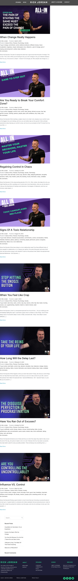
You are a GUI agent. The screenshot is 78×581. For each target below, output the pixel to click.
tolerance (23, 49)
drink (32, 303)
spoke (23, 431)
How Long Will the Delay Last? (17, 358)
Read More (3, 62)
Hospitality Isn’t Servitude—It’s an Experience (13, 528)
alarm (5, 303)
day (21, 174)
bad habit (13, 174)
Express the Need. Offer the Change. (12, 533)
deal (26, 111)
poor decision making (30, 368)
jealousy (17, 239)
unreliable (43, 176)
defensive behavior (25, 45)
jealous (12, 239)
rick (43, 494)
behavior (9, 237)
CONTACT (67, 2)
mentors (22, 494)
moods (29, 176)
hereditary (38, 492)
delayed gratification (36, 174)
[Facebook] (64, 578)
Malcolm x (29, 47)
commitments (28, 237)
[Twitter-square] (70, 578)
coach (9, 492)
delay (29, 174)
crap (22, 303)
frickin (27, 492)
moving (40, 429)
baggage (10, 111)
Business (7, 490)
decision (25, 174)
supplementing (10, 305)
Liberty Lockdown (55, 565)
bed (9, 303)
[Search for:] (14, 517)
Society (26, 43)
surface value (16, 49)
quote (20, 431)
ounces (2, 305)
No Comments (3, 51)
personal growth (8, 49)
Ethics (10, 43)
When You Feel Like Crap (14, 295)
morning (45, 303)
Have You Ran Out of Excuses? (18, 421)
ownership (22, 239)
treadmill (17, 305)
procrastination (14, 431)
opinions (16, 113)
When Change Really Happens (17, 37)
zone (42, 113)
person (38, 239)
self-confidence (30, 113)
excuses (38, 111)
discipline (44, 174)
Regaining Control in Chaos (16, 166)
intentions (7, 239)
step (31, 431)
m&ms (12, 368)
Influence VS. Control (12, 484)
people (20, 113)
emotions (2, 176)
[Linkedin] (67, 578)
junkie (18, 176)
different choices (34, 45)
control (17, 45)
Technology (32, 172)
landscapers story (21, 47)
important (44, 492)
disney (15, 429)
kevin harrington (9, 494)
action (5, 111)
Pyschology (21, 43)
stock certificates (37, 431)
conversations (40, 237)
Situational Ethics (55, 567)
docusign (23, 492)
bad (9, 174)
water (35, 305)
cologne (14, 492)
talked (8, 241)
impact (14, 47)
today (38, 113)
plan (9, 431)
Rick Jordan (5, 41)
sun (5, 305)
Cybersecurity (39, 567)
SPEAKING (18, 2)
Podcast (15, 43)
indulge (41, 366)
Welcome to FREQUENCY (11, 547)
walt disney (9, 433)
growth (2, 113)
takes (37, 368)
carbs (14, 303)
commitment (12, 45)
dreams (20, 429)
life (21, 176)
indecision (36, 366)
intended (2, 239)
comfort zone (16, 111)
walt (5, 433)
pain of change (36, 47)
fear (42, 111)
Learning (11, 113)
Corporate (38, 565)
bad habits (10, 366)
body (11, 303)
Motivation (34, 176)
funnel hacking (30, 429)
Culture (7, 43)
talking (44, 431)
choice (6, 492)
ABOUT (25, 562)
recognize (42, 239)
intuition (14, 176)
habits (7, 176)
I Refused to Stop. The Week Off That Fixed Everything (13, 543)
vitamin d (22, 305)
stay (36, 113)
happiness (9, 47)
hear (10, 176)
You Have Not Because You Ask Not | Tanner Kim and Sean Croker (14, 538)
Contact (24, 567)
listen (36, 429)
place (24, 113)
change (6, 45)
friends (46, 237)
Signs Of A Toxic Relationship (17, 229)
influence (2, 494)
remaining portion (36, 494)
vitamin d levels (29, 305)
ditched (34, 111)
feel (44, 111)
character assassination (18, 237)
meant (41, 303)
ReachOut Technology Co (69, 565)
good (31, 492)
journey (6, 113)
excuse (24, 429)
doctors (29, 303)
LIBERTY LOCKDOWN (56, 2)
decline (29, 111)
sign (45, 494)
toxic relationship (17, 241)
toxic (11, 241)
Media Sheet (25, 565)
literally (18, 494)
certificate (6, 429)
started (28, 431)
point (30, 494)
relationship (3, 241)
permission (32, 239)
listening (24, 176)
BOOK (24, 2)
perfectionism (3, 431)
